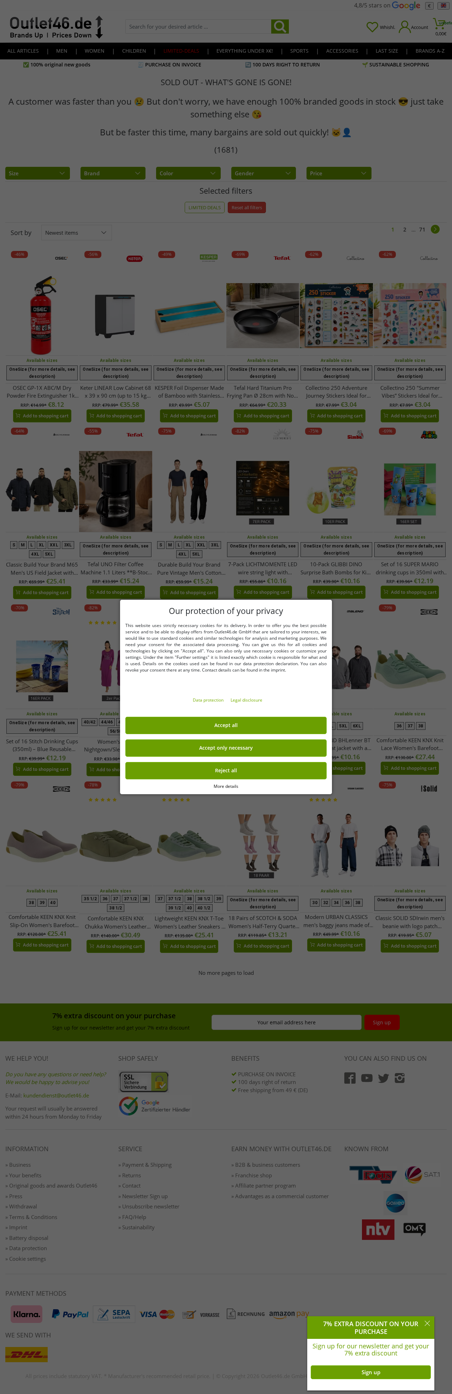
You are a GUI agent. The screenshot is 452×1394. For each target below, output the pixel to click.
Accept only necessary (226, 748)
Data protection (209, 700)
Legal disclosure (246, 700)
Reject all (226, 770)
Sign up (371, 1372)
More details (226, 786)
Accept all (226, 725)
